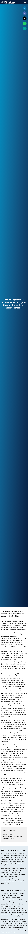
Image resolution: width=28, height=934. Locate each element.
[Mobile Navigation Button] (25, 2)
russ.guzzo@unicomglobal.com (12, 836)
